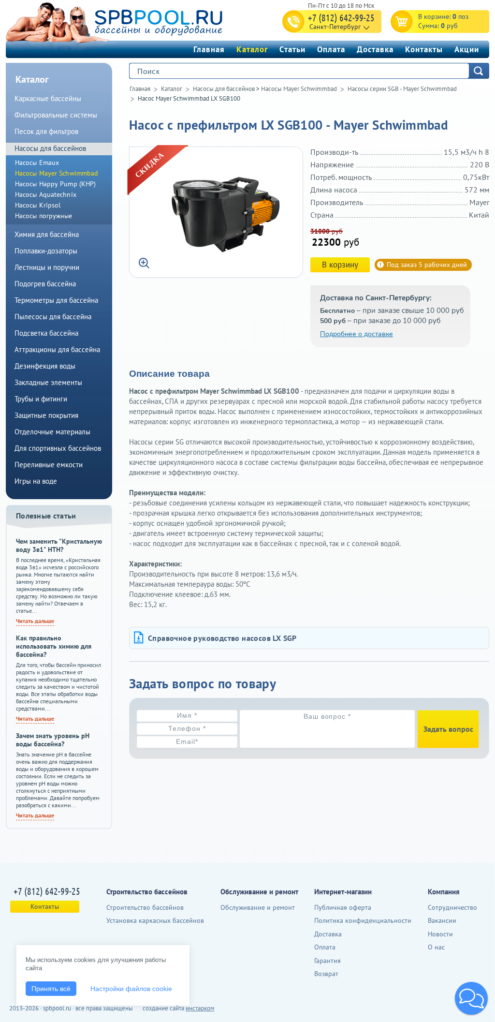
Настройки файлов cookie (131, 988)
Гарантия (327, 960)
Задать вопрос (448, 729)
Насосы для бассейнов (224, 89)
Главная (209, 49)
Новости (440, 934)
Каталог (252, 49)
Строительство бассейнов (145, 907)
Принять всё (51, 988)
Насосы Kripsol (37, 205)
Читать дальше (35, 620)
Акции (466, 49)
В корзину (340, 264)
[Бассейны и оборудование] (136, 21)
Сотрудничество (452, 907)
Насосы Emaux (37, 162)
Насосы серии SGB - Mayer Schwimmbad (402, 89)
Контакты (424, 49)
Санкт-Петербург (335, 26)
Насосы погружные (44, 215)
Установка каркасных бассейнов (155, 920)
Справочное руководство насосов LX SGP (222, 638)
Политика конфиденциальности (362, 920)
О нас (436, 947)
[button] (471, 998)
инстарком (200, 1008)
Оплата (331, 49)
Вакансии (442, 920)
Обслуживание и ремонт (257, 907)
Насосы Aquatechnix (45, 194)
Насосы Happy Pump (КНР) (55, 183)
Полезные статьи (46, 515)
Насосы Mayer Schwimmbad (299, 89)
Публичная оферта (342, 907)
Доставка (375, 49)
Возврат (326, 973)
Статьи (292, 49)
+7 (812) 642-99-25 (341, 17)
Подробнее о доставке (356, 334)
